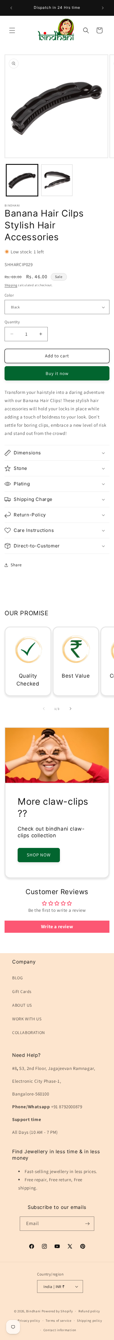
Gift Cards (22, 991)
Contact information (59, 1330)
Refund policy (89, 1311)
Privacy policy (29, 1320)
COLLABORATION (28, 1032)
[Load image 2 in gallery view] (57, 180)
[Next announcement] (102, 8)
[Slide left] (43, 708)
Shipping (11, 285)
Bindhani (33, 1311)
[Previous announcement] (11, 8)
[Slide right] (70, 708)
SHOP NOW (39, 855)
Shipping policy (89, 1320)
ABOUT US (22, 1005)
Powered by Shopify (57, 1311)
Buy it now (57, 373)
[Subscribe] (87, 1224)
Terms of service (58, 1320)
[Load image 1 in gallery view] (22, 180)
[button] (12, 30)
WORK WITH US (26, 1019)
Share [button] (16, 565)
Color (9, 295)
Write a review (57, 926)
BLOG (17, 978)
